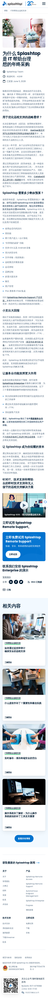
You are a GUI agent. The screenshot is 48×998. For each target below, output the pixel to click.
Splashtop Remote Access (34, 878)
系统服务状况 (8, 928)
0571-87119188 (36, 986)
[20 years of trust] (30, 3)
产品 (28, 871)
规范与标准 (7, 957)
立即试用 (13, 554)
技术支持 (7, 917)
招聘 (4, 890)
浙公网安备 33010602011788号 (16, 968)
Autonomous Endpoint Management (32, 893)
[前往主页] (13, 3)
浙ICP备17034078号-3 (37, 968)
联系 (4, 899)
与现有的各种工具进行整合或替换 (20, 436)
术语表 (5, 904)
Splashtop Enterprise (13, 383)
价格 (28, 932)
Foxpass (29, 905)
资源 (4, 895)
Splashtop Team (15, 71)
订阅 (9, 589)
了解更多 (8, 662)
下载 (28, 928)
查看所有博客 (24, 838)
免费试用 (29, 923)
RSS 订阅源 (36, 582)
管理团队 (6, 881)
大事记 (5, 886)
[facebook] (16, 582)
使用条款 (28, 957)
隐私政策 (18, 957)
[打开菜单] (44, 3)
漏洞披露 (6, 932)
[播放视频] (24, 505)
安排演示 (7, 577)
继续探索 (29, 910)
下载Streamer (9, 937)
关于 (5, 871)
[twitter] (21, 582)
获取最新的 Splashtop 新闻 (19, 862)
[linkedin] (11, 582)
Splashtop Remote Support (34, 885)
